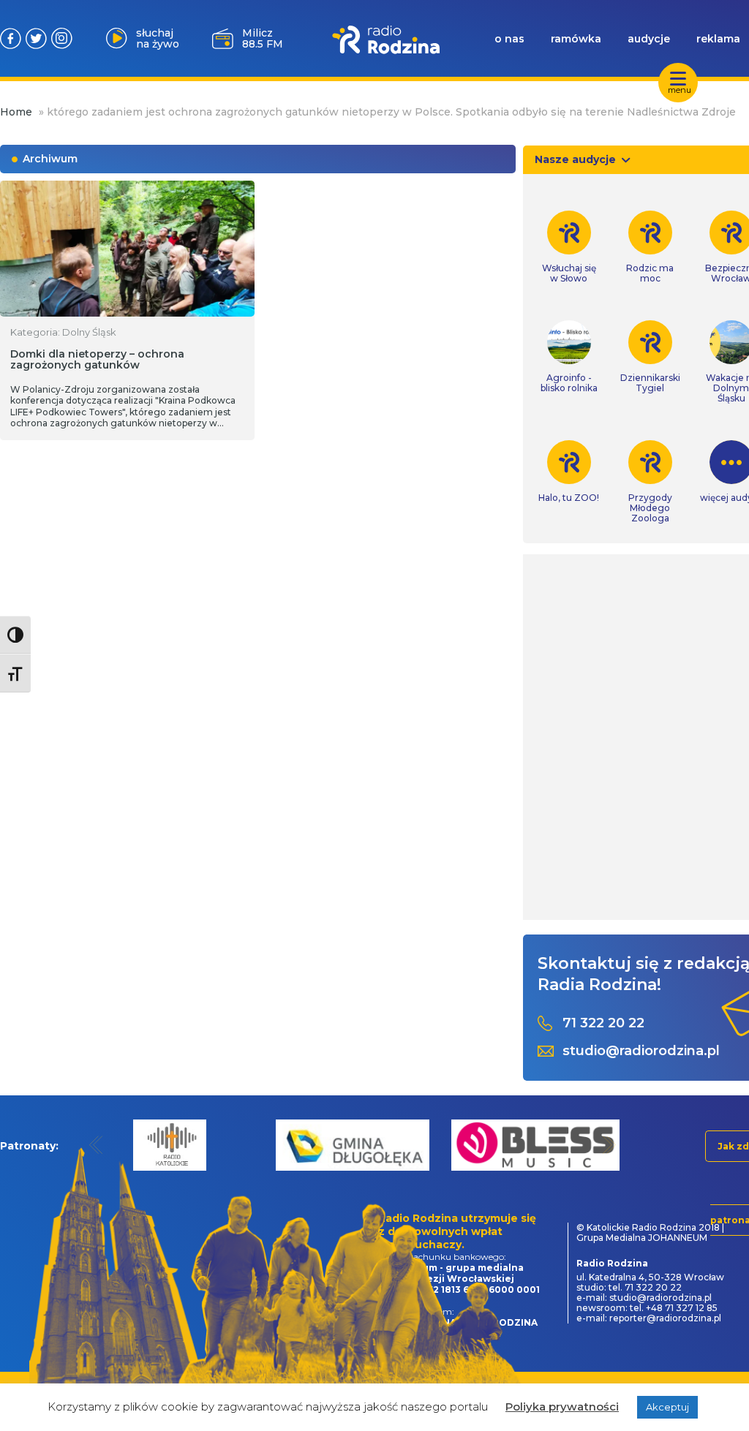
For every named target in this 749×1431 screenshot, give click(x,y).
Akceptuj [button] (667, 1407)
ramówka (576, 38)
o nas (509, 38)
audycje (649, 38)
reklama (718, 38)
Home (16, 111)
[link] (569, 247)
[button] (96, 1144)
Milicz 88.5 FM (262, 38)
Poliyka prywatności (562, 1406)
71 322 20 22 (603, 1023)
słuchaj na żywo (157, 38)
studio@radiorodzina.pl (641, 1051)
